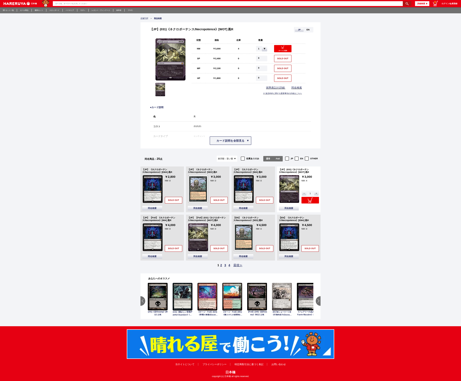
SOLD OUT (282, 58)
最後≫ (237, 265)
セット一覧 (9, 10)
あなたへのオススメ (159, 278)
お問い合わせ (278, 364)
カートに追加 (283, 50)
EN (301, 158)
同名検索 (296, 87)
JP (292, 158)
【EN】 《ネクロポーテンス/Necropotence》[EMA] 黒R (294, 218)
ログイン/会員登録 (449, 4)
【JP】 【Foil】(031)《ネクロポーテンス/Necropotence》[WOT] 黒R (207, 218)
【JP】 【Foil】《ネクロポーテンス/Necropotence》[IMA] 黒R (158, 218)
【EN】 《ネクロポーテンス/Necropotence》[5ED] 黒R (248, 218)
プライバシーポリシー (215, 364)
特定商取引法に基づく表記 (249, 364)
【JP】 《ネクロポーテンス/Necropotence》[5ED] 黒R (202, 170)
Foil (278, 158)
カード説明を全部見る (230, 140)
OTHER (314, 158)
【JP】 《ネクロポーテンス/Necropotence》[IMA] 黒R (247, 170)
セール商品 (24, 10)
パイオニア (70, 10)
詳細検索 (421, 4)
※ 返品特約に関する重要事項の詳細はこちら (282, 93)
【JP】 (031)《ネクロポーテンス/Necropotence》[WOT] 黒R (294, 170)
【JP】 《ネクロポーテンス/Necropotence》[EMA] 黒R (157, 170)
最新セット (39, 10)
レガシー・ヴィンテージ (101, 10)
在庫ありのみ (252, 158)
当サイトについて (184, 364)
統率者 (118, 10)
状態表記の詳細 (275, 87)
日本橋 (230, 372)
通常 (268, 158)
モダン (82, 10)
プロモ (130, 10)
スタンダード (54, 10)
